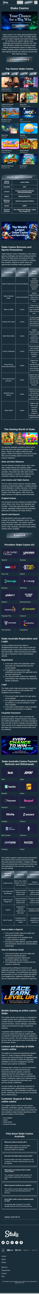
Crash (22, 73)
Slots (31, 73)
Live (13, 73)
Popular (4, 73)
